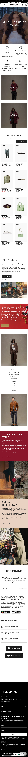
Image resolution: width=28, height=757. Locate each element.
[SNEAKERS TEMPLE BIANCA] (7, 232)
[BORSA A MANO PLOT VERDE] (21, 206)
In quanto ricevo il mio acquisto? (12, 632)
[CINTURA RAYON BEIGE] (21, 179)
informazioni (6, 711)
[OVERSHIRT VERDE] (7, 179)
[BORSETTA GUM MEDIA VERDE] (21, 232)
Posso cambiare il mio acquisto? (11, 639)
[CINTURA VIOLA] (7, 206)
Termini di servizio (15, 738)
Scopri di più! (18, 699)
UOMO (3, 457)
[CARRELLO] (25, 5)
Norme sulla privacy (5, 738)
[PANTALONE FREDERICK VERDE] (7, 153)
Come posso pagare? (11, 627)
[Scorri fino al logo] (9, 589)
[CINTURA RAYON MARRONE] (21, 153)
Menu (3, 706)
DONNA (9, 457)
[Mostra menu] (1, 5)
